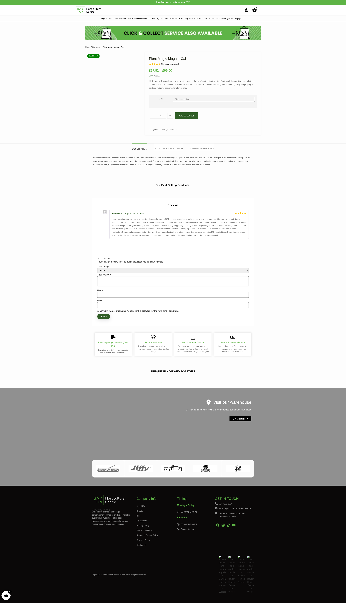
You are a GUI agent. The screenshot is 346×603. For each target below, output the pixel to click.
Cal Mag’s (96, 47)
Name (101, 290)
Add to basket (186, 115)
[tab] (139, 147)
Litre (161, 99)
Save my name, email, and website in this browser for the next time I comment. (139, 311)
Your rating (103, 266)
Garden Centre (214, 19)
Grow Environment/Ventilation (139, 19)
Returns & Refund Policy (147, 535)
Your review (104, 275)
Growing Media (227, 19)
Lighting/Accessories (109, 19)
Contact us (141, 545)
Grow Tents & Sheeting (179, 19)
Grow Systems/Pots (160, 19)
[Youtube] (234, 525)
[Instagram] (223, 525)
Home (88, 47)
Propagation (239, 19)
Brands (140, 511)
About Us (141, 506)
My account (142, 521)
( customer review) (170, 64)
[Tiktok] (228, 525)
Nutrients (122, 19)
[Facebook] (217, 525)
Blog (138, 516)
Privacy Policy (143, 525)
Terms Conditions (144, 530)
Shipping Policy (143, 540)
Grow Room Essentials (198, 19)
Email (100, 301)
